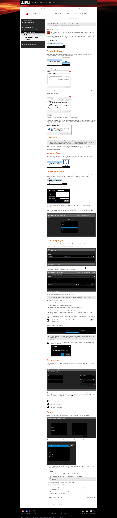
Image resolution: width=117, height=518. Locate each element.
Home (29, 8)
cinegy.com (63, 513)
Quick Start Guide (28, 20)
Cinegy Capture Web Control (30, 30)
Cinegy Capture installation (68, 25)
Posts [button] (55, 2)
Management (27, 39)
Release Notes (27, 47)
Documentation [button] (36, 2)
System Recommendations (30, 44)
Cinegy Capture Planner (57, 8)
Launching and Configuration (77, 8)
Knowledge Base (47, 2)
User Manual (66, 8)
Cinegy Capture (36, 8)
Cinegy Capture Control (29, 27)
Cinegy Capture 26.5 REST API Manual (32, 42)
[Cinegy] (25, 2)
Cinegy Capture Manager (29, 25)
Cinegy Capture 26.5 (45, 8)
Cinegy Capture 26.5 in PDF (34, 13)
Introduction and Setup (29, 22)
